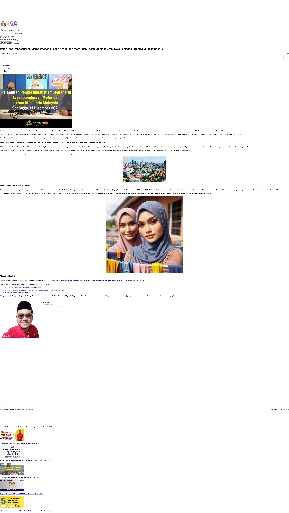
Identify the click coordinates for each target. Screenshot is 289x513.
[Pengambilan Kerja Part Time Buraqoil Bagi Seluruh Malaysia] (12, 440)
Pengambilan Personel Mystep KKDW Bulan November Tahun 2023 (21, 494)
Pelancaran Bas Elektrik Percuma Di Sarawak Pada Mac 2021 (19, 477)
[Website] (43, 308)
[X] (239, 23)
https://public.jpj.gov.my (73, 190)
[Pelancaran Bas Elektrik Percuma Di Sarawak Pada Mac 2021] (12, 474)
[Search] (285, 57)
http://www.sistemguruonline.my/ (46, 304)
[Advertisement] (144, 350)
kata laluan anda (18, 33)
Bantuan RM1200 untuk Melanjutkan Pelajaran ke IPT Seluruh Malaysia (16, 409)
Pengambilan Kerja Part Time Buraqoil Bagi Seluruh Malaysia (19, 443)
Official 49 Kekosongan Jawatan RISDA (280, 409)
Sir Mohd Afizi (7, 53)
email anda (16, 40)
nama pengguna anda (19, 31)
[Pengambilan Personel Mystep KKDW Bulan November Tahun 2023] (12, 491)
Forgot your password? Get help (7, 36)
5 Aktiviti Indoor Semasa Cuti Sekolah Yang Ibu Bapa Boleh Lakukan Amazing (25, 511)
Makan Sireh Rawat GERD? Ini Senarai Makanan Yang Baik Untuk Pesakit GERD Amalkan (29, 427)
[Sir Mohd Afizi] (1, 53)
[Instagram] (236, 23)
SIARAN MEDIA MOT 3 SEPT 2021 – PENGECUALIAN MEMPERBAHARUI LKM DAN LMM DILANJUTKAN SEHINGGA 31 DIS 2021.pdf (105, 281)
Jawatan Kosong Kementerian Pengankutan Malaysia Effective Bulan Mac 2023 (25, 460)
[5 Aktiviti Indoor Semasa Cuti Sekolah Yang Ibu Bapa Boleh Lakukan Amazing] (12, 507)
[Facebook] (233, 23)
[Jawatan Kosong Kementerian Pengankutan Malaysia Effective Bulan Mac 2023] (12, 457)
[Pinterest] (41, 308)
